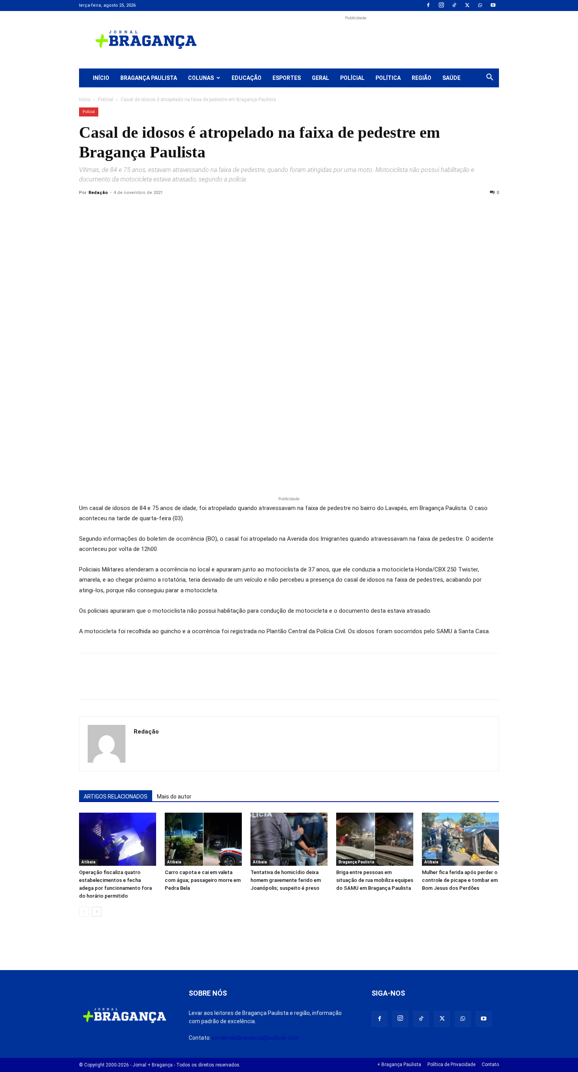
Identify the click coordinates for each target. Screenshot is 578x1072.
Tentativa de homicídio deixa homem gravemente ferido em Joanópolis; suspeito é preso (285, 880)
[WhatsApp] (480, 5)
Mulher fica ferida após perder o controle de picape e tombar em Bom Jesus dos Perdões (460, 880)
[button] (489, 78)
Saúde (451, 78)
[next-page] (96, 912)
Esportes (286, 78)
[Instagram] (441, 5)
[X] (467, 5)
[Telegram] (195, 210)
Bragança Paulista (148, 78)
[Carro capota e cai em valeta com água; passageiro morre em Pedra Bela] (203, 839)
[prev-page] (84, 912)
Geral (320, 78)
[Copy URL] (87, 210)
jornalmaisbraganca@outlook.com (255, 1038)
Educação (246, 78)
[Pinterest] (141, 210)
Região (421, 78)
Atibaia (88, 862)
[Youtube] (493, 5)
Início (101, 78)
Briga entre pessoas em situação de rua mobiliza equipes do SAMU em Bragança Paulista (374, 880)
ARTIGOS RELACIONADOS (115, 796)
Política (388, 78)
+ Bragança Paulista (399, 1064)
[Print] (177, 210)
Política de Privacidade (451, 1064)
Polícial (352, 78)
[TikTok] (454, 5)
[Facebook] (428, 5)
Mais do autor (174, 796)
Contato (490, 1064)
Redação (98, 192)
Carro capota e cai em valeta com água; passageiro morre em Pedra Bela (203, 880)
